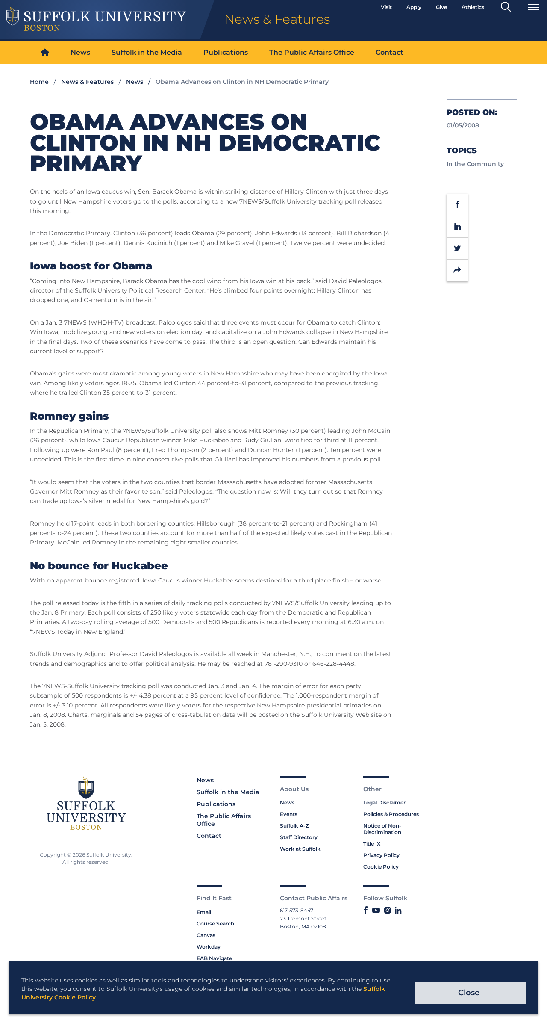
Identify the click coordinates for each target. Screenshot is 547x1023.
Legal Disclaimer (384, 802)
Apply (413, 7)
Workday (209, 946)
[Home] (45, 52)
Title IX (371, 843)
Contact (389, 52)
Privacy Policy (381, 855)
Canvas (206, 935)
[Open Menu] (534, 7)
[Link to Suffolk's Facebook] (365, 910)
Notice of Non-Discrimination (382, 828)
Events (288, 814)
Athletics (473, 7)
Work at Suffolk (300, 849)
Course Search (215, 923)
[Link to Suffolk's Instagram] (387, 910)
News (80, 52)
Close (468, 992)
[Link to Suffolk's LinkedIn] (398, 910)
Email (204, 912)
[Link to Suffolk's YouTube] (376, 910)
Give (441, 7)
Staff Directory (299, 837)
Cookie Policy (381, 866)
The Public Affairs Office (311, 52)
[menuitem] (45, 52)
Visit (386, 7)
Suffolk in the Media (147, 52)
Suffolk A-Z (294, 825)
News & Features (87, 82)
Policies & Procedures (391, 814)
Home (39, 82)
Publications (225, 52)
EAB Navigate (214, 958)
